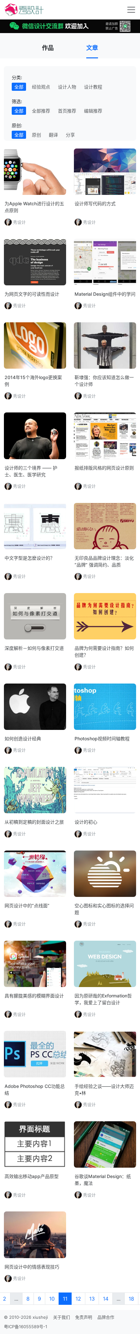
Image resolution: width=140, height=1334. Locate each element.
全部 (18, 86)
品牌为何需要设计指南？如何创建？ (104, 651)
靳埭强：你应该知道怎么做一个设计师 (104, 381)
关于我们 (61, 1317)
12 (78, 1298)
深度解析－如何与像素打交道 (34, 648)
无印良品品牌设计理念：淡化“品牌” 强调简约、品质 (104, 561)
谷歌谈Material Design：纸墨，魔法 (103, 1179)
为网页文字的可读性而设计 (32, 294)
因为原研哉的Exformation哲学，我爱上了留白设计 (103, 999)
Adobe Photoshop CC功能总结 (35, 1089)
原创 (36, 134)
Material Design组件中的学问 (105, 294)
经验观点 (41, 86)
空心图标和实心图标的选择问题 (104, 909)
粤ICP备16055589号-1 (25, 1326)
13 (92, 1298)
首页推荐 (67, 110)
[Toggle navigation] (131, 10)
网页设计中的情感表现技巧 (32, 1266)
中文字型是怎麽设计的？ (30, 558)
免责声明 (83, 1317)
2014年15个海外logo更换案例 (33, 381)
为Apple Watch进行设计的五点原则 (34, 207)
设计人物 (67, 86)
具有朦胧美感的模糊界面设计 (34, 995)
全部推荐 (41, 110)
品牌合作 (105, 1317)
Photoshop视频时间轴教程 (102, 738)
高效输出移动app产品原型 (32, 1176)
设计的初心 (86, 822)
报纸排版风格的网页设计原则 (104, 467)
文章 (92, 47)
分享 (70, 134)
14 (105, 1298)
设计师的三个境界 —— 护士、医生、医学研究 (31, 471)
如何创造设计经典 (23, 738)
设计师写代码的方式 (95, 203)
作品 (48, 47)
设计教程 (93, 86)
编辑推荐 (93, 110)
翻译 (53, 134)
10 (52, 1298)
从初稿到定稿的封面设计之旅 (34, 822)
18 (131, 1298)
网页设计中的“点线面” (27, 905)
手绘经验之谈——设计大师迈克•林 (104, 1089)
